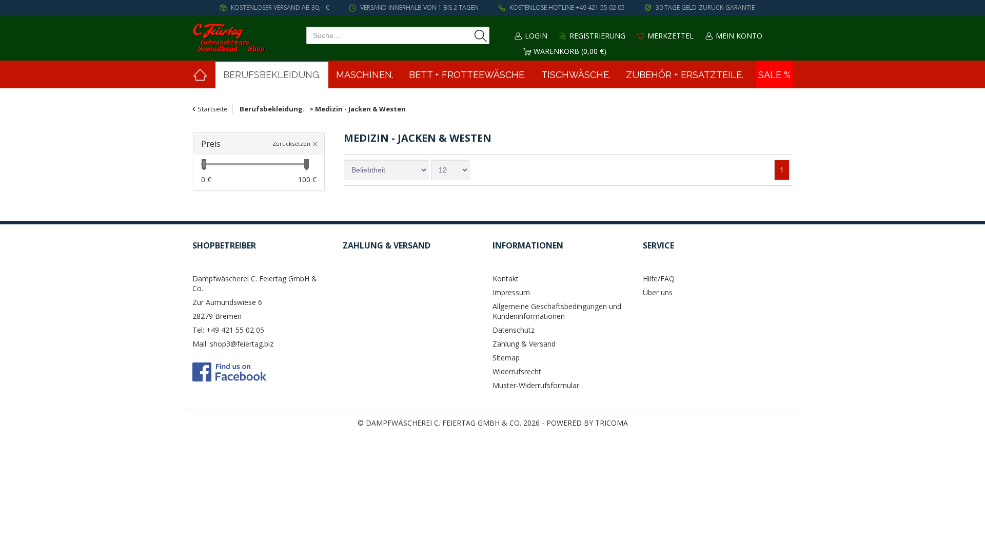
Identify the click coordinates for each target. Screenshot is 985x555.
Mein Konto (739, 36)
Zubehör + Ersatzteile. (684, 74)
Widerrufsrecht (517, 371)
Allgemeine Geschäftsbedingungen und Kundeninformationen (557, 311)
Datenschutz (514, 330)
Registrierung (597, 36)
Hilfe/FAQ (659, 278)
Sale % (774, 74)
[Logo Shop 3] (230, 38)
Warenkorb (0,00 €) (570, 51)
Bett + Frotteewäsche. (467, 74)
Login (536, 36)
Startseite (213, 108)
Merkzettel (670, 36)
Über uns (658, 292)
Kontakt (506, 278)
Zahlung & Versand (524, 344)
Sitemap (506, 357)
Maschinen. (364, 74)
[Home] (200, 74)
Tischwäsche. (575, 74)
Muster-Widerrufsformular (536, 385)
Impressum (511, 292)
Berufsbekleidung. (272, 74)
